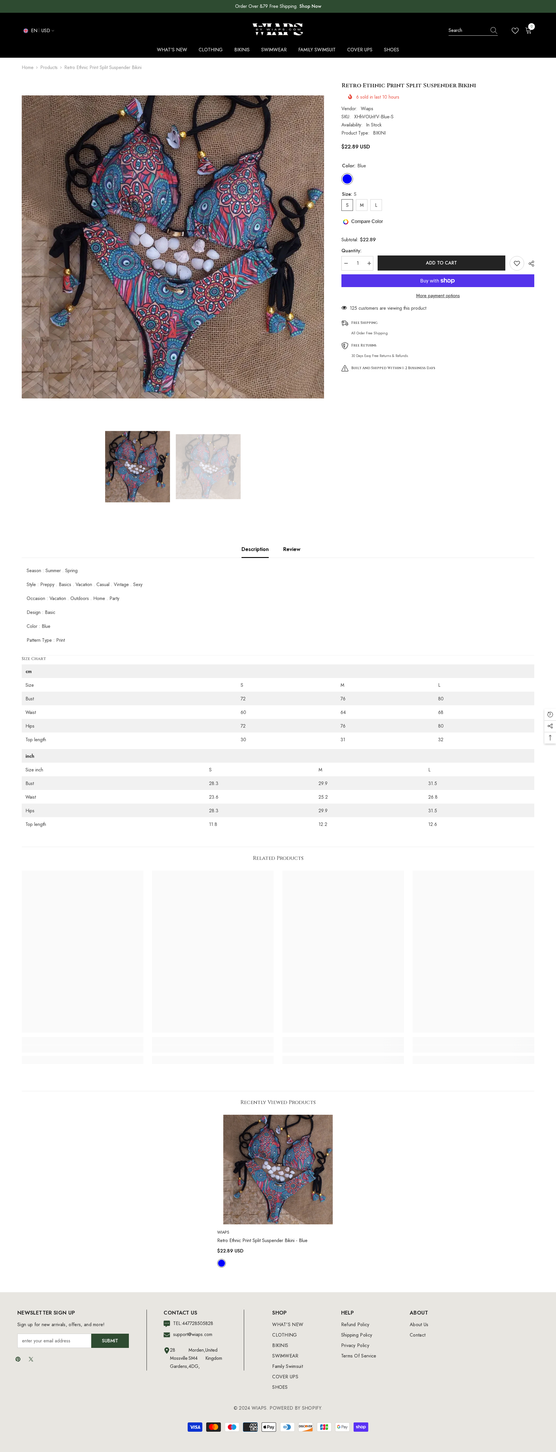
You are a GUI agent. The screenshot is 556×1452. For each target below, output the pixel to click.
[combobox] (468, 30)
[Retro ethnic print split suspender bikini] (278, 1169)
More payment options (438, 295)
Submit (110, 1340)
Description (255, 549)
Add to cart (440, 263)
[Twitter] (31, 1359)
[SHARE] (529, 264)
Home (28, 67)
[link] (82, 1049)
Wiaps (367, 108)
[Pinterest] (18, 1359)
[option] (173, 246)
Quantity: (351, 250)
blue (221, 1263)
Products (49, 67)
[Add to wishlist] (517, 263)
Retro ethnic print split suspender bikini (262, 1240)
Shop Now (310, 6)
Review (291, 549)
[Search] (473, 31)
